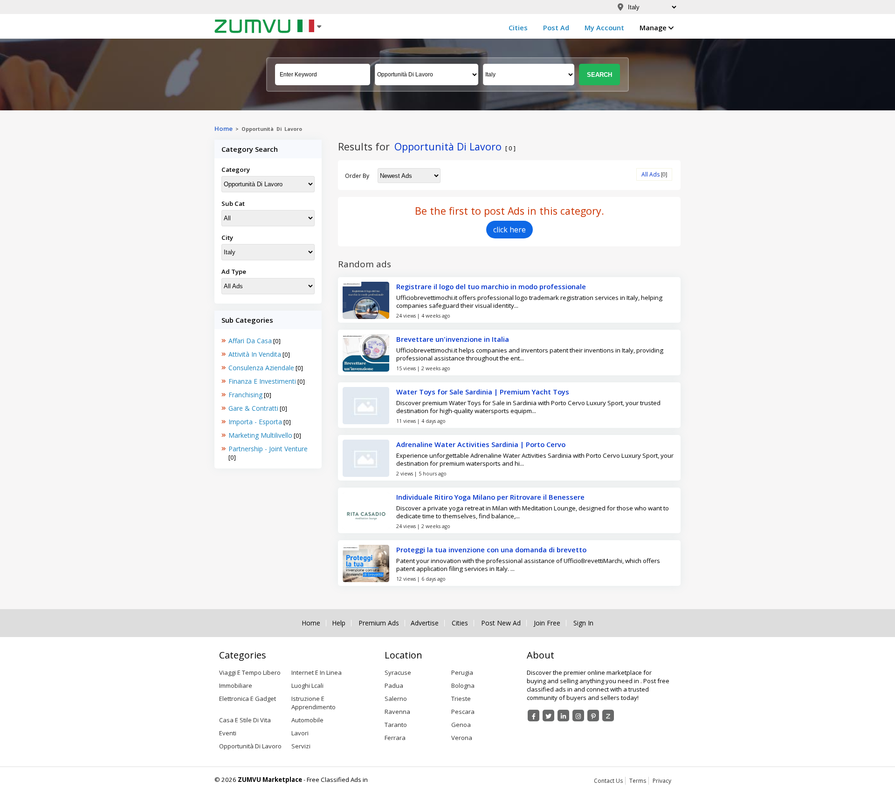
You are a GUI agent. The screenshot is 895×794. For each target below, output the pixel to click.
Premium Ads (378, 623)
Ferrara (395, 737)
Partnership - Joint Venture (268, 448)
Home (223, 128)
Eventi (227, 733)
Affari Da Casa (250, 340)
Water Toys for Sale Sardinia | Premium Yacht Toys (482, 391)
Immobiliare (235, 685)
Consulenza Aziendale (261, 367)
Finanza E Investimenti (262, 381)
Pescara (463, 711)
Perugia (462, 672)
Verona (461, 737)
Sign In (583, 623)
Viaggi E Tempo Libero (250, 672)
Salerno (396, 698)
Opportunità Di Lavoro (250, 746)
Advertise (425, 623)
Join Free (547, 623)
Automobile (307, 720)
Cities (518, 27)
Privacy (662, 781)
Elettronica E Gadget (247, 698)
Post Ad (556, 27)
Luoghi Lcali (307, 685)
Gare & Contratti (253, 408)
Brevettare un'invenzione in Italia (452, 339)
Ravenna (397, 711)
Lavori (300, 733)
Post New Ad (501, 623)
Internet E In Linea (316, 672)
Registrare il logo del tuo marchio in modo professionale (491, 286)
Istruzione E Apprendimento (313, 702)
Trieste (461, 698)
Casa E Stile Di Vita (245, 720)
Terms (637, 781)
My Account (604, 27)
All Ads (650, 174)
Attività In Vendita (254, 354)
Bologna (463, 685)
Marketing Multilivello (260, 435)
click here (509, 229)
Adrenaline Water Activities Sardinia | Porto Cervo (480, 444)
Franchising (245, 394)
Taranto (396, 724)
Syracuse (398, 672)
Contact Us (608, 781)
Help (338, 623)
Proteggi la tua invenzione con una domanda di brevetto (491, 549)
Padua (394, 685)
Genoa (461, 724)
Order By (357, 176)
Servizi (300, 746)
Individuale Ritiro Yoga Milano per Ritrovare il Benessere (490, 497)
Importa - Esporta (255, 421)
